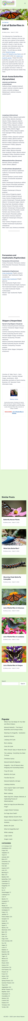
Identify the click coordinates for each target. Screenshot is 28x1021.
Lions (3, 947)
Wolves (4, 958)
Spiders (4, 923)
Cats (3, 936)
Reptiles (4, 991)
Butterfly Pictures (9, 736)
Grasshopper (5, 892)
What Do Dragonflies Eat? (11, 829)
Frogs (3, 850)
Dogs (3, 938)
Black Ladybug (8, 793)
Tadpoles (4, 852)
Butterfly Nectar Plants (11, 519)
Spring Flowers (6, 980)
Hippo (3, 945)
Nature (4, 961)
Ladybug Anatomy (9, 784)
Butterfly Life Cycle (9, 774)
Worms (4, 927)
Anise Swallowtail (7, 273)
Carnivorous (5, 967)
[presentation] (14, 508)
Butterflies (5, 22)
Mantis (4, 899)
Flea (3, 888)
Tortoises (4, 1005)
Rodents (4, 952)
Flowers (4, 972)
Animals (4, 857)
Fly (2, 890)
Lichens (4, 978)
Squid (3, 925)
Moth (3, 903)
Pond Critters (5, 916)
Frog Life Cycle (8, 771)
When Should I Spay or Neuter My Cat (15, 749)
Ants (3, 870)
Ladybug (4, 894)
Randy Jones (7, 32)
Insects (4, 868)
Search (4, 681)
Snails (3, 921)
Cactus (4, 965)
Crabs (3, 912)
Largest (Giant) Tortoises (11, 810)
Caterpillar (5, 881)
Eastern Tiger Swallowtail (9, 279)
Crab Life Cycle (8, 746)
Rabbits (4, 949)
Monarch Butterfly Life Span (12, 781)
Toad (3, 855)
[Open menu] (25, 3)
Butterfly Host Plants (15, 54)
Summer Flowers (6, 983)
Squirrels (4, 954)
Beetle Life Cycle (9, 825)
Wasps (4, 905)
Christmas (5, 861)
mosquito (4, 901)
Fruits (3, 974)
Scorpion (4, 919)
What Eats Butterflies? (11, 548)
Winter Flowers (6, 989)
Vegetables (5, 987)
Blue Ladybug (8, 743)
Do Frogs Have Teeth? (10, 813)
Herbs (3, 976)
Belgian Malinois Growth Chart (13, 817)
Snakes (4, 1002)
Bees (3, 874)
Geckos (4, 998)
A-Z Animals (5, 846)
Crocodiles (5, 996)
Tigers (3, 956)
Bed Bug (4, 872)
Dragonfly (4, 885)
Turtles (4, 1007)
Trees (3, 985)
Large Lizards (8, 835)
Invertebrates (5, 908)
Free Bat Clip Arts (9, 777)
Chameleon (5, 994)
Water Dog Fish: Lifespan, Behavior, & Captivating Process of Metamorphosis (15, 799)
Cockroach (5, 883)
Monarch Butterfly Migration (12, 762)
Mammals (4, 930)
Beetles (4, 877)
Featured (4, 863)
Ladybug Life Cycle (9, 739)
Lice (3, 896)
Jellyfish (4, 914)
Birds (3, 859)
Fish (3, 866)
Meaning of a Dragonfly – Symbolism (14, 733)
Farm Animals (6, 941)
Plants (3, 963)
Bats (3, 932)
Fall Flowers (5, 969)
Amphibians (5, 848)
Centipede (5, 910)
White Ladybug (8, 832)
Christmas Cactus (9, 758)
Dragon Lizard (8, 839)
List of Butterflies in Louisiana (13, 637)
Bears (3, 934)
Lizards (4, 1000)
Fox (3, 943)
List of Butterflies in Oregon (13, 665)
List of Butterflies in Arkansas (13, 608)
